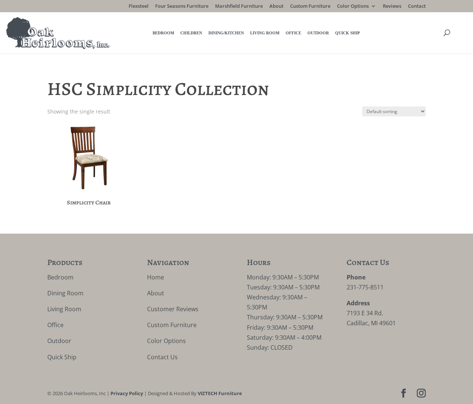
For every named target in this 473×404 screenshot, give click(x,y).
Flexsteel (139, 6)
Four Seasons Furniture (181, 6)
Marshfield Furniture (239, 6)
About (276, 6)
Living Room (264, 33)
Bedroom (163, 33)
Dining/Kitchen (226, 33)
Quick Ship (347, 33)
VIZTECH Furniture (220, 393)
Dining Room (65, 293)
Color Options (353, 6)
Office (293, 33)
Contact (417, 6)
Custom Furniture (310, 6)
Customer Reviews (172, 309)
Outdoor (318, 33)
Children (191, 33)
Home (155, 277)
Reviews (392, 6)
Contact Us (162, 357)
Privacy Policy (126, 393)
